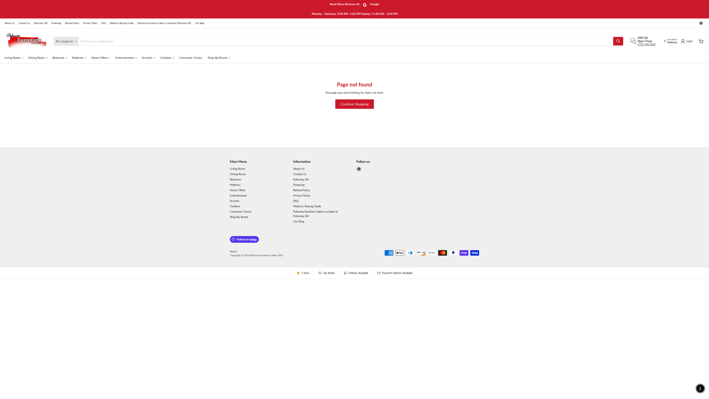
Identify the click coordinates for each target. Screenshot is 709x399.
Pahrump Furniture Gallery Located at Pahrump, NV (164, 23)
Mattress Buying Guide (122, 23)
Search (233, 251)
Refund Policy (72, 23)
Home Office (99, 57)
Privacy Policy (90, 23)
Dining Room (36, 57)
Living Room (13, 57)
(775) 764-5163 (646, 44)
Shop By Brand (218, 57)
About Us (10, 23)
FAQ (103, 23)
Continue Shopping (355, 104)
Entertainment (125, 57)
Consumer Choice (190, 57)
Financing (56, 23)
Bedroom (58, 57)
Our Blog (199, 23)
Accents (147, 57)
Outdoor (166, 57)
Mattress (78, 57)
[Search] (618, 41)
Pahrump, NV (41, 23)
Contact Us (24, 23)
